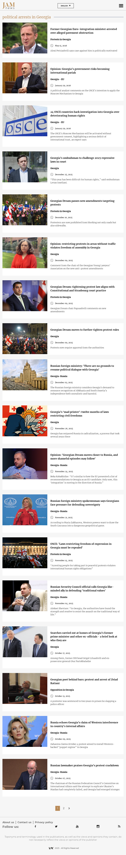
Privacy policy (44, 822)
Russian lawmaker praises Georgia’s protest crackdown (84, 765)
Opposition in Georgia (62, 689)
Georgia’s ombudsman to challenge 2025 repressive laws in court (82, 159)
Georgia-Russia (58, 376)
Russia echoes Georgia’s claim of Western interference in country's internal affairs (84, 724)
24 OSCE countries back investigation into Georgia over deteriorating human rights (84, 113)
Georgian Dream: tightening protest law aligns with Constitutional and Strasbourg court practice (82, 288)
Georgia (54, 168)
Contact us (25, 822)
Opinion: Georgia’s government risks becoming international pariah (80, 70)
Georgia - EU (57, 79)
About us (8, 822)
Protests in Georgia (60, 39)
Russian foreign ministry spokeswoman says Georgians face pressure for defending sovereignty (84, 502)
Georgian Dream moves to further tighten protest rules (84, 329)
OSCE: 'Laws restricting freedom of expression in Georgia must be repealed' (81, 545)
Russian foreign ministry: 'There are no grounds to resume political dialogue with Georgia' (82, 367)
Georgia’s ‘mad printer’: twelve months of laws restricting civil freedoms (79, 413)
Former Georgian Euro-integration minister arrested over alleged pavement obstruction (83, 31)
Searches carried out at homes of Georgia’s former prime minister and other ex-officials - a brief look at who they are (83, 636)
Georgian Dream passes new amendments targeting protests (82, 202)
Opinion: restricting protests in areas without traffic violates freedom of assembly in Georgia (83, 245)
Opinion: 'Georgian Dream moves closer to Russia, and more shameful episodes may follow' (84, 456)
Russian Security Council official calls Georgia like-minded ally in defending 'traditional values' (82, 588)
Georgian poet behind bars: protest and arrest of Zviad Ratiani (84, 681)
